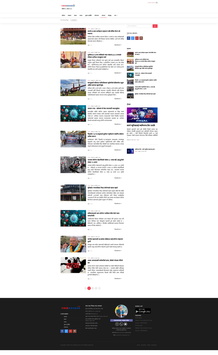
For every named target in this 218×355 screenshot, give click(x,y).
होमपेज (63, 15)
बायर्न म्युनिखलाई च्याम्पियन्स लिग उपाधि (141, 125)
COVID (74, 20)
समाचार (69, 15)
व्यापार (81, 15)
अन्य (115, 15)
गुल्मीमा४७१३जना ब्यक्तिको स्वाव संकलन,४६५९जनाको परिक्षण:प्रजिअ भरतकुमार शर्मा (145, 61)
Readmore (118, 45)
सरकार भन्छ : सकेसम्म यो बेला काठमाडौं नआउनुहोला (103, 108)
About (148, 345)
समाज (75, 15)
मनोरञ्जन (97, 15)
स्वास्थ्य (103, 15)
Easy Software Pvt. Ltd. (77, 345)
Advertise (143, 345)
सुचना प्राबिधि (88, 15)
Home (138, 345)
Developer (154, 345)
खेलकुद (109, 15)
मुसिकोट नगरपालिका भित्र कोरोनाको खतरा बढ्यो (103, 188)
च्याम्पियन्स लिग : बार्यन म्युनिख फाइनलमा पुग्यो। (145, 149)
